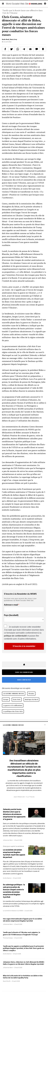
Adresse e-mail (11, 605)
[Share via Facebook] (5, 49)
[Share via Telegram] (24, 49)
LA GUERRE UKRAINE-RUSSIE (13, 693)
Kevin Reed (5, 39)
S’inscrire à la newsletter (24, 646)
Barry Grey (13, 39)
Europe (5, 699)
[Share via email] (30, 49)
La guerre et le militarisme (12, 705)
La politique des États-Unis (13, 711)
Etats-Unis (16, 699)
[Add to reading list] (43, 49)
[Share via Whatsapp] (18, 49)
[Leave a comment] (36, 49)
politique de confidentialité (15, 636)
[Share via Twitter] (11, 49)
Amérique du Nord (31, 699)
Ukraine (31, 693)
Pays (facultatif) (11, 615)
